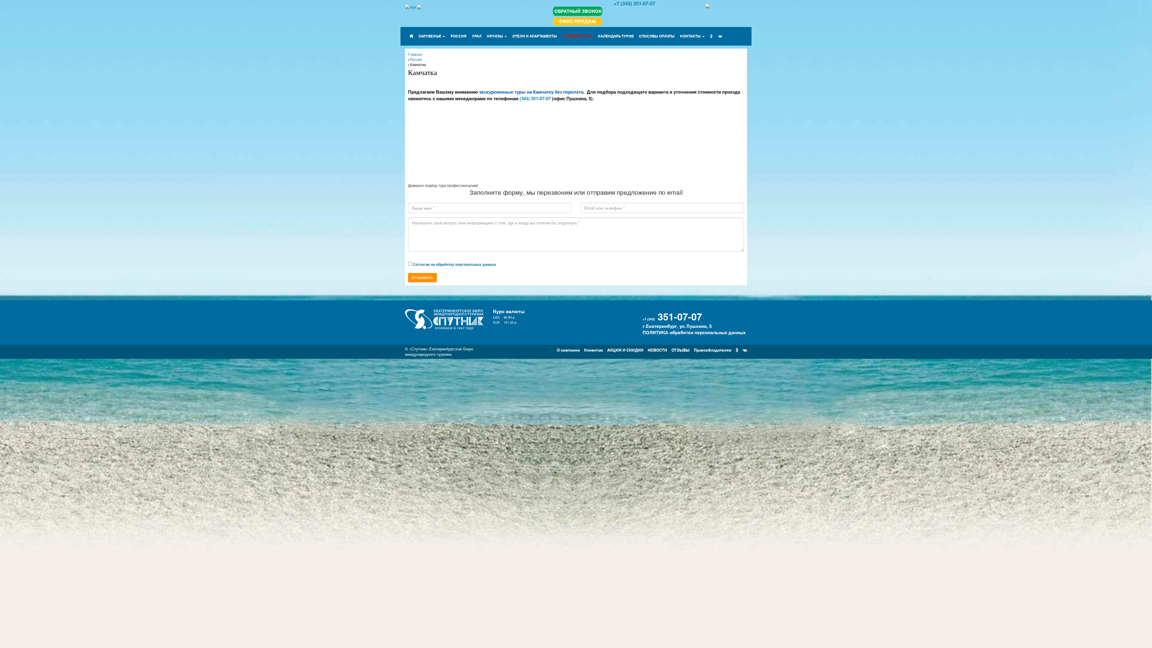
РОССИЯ (458, 35)
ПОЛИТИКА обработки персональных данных (694, 332)
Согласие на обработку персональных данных (454, 264)
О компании (568, 349)
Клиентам (593, 349)
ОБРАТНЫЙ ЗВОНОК (578, 11)
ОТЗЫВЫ (680, 349)
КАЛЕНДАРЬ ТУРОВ (616, 35)
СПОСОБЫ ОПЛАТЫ (657, 35)
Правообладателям (712, 349)
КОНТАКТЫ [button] (691, 35)
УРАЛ (477, 35)
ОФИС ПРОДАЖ (577, 21)
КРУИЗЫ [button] (495, 35)
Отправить (422, 277)
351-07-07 (680, 316)
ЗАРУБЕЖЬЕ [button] (430, 35)
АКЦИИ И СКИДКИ (625, 349)
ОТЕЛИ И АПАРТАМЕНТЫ (534, 35)
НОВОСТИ (657, 349)
